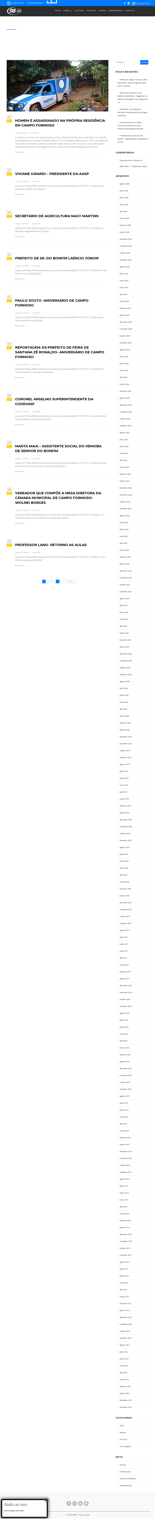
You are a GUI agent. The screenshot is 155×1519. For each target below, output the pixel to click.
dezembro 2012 (126, 1317)
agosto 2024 (125, 349)
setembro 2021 (126, 591)
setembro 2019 (126, 757)
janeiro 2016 (124, 1061)
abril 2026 (123, 211)
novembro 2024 (126, 329)
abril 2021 (123, 626)
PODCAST (25, 181)
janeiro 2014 (124, 1227)
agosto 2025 (125, 267)
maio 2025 (124, 287)
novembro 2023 (126, 412)
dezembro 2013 (126, 1234)
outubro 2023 (125, 419)
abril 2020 (123, 709)
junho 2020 (124, 695)
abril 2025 (123, 294)
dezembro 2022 (126, 488)
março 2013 (124, 1296)
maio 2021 (124, 619)
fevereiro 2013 (125, 1303)
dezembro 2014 (126, 1151)
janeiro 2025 (124, 315)
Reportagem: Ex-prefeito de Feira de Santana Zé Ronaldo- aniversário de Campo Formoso (59, 352)
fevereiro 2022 (125, 557)
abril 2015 (123, 1124)
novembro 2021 (126, 578)
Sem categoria (125, 1446)
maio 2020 (124, 702)
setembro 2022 (126, 508)
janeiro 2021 (124, 647)
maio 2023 (124, 453)
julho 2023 (124, 439)
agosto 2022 (125, 515)
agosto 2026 (125, 184)
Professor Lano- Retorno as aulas (51, 545)
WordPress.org (125, 1485)
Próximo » (71, 581)
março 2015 (124, 1131)
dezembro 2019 (126, 737)
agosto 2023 (125, 432)
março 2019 (124, 799)
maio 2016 (124, 1034)
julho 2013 (124, 1269)
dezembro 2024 (126, 322)
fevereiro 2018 (125, 889)
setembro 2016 (126, 1006)
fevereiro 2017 (125, 972)
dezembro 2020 (126, 654)
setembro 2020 (126, 674)
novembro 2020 (126, 661)
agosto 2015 (125, 1096)
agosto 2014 (125, 1179)
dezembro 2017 (126, 902)
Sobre (66, 10)
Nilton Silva (124, 166)
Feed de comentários (128, 1478)
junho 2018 (124, 861)
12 (63, 581)
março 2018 (124, 882)
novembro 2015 (126, 1075)
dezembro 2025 (126, 239)
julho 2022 (124, 522)
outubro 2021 (125, 584)
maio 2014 (124, 1200)
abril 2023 (123, 460)
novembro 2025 (126, 246)
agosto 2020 (125, 681)
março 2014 (124, 1213)
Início (58, 10)
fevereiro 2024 (125, 391)
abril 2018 (123, 875)
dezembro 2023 (126, 405)
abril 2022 (123, 543)
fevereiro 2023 (125, 474)
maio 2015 (124, 1117)
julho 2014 (124, 1186)
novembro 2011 (126, 1407)
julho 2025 (124, 273)
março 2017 (124, 965)
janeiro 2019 (124, 813)
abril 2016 (123, 1041)
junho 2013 (124, 1276)
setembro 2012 (126, 1338)
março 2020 (124, 716)
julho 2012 (124, 1352)
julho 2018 (124, 854)
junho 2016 (124, 1027)
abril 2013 (123, 1289)
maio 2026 (124, 204)
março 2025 (124, 301)
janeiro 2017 (124, 978)
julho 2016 (124, 1020)
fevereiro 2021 (125, 640)
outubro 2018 (125, 833)
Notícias (79, 10)
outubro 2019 (125, 750)
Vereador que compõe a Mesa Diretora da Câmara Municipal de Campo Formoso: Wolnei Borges (58, 498)
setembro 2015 (126, 1089)
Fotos (122, 1425)
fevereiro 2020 (125, 723)
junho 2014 (124, 1193)
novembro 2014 (126, 1158)
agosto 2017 (125, 930)
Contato (129, 10)
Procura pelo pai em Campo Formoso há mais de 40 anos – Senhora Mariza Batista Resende (130, 125)
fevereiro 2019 (125, 806)
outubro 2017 (125, 916)
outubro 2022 (125, 502)
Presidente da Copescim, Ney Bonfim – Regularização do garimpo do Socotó (132, 138)
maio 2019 (124, 785)
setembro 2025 (126, 260)
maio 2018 (124, 868)
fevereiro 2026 (125, 225)
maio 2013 (124, 1283)
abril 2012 (123, 1372)
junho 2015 (124, 1110)
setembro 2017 (126, 923)
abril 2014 (123, 1207)
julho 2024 (124, 356)
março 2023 (124, 467)
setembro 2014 (126, 1172)
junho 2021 (124, 612)
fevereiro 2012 (125, 1386)
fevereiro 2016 (125, 1054)
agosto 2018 (125, 847)
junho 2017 (124, 944)
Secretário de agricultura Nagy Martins (57, 216)
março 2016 (124, 1048)
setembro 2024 (126, 343)
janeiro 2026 (124, 232)
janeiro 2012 (124, 1393)
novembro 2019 (126, 743)
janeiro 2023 (124, 481)
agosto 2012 (125, 1345)
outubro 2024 (125, 336)
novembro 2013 (126, 1241)
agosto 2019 (125, 764)
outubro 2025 (125, 253)
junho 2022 (124, 529)
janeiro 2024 (124, 398)
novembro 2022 (126, 495)
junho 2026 (124, 197)
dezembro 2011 (126, 1400)
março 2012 (124, 1379)
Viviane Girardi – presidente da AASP (52, 174)
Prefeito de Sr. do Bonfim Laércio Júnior (57, 258)
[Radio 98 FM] (14, 8)
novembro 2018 (126, 826)
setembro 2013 (126, 1255)
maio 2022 (124, 536)
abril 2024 (123, 377)
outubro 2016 (125, 999)
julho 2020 (124, 688)
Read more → (20, 152)
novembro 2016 (126, 992)
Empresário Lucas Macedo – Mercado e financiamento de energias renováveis (132, 112)
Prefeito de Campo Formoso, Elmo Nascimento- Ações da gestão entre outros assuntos (132, 82)
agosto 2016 (125, 1013)
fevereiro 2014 (125, 1220)
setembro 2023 (126, 426)
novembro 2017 (126, 909)
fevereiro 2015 (125, 1137)
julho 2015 (124, 1103)
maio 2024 (124, 370)
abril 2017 (123, 958)
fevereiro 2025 (125, 308)
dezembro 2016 (126, 985)
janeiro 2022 (124, 564)
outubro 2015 (125, 1082)
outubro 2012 (125, 1331)
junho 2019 (124, 778)
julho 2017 (124, 937)
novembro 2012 (126, 1324)
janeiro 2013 (124, 1310)
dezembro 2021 (126, 571)
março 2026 (124, 218)
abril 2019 (123, 792)
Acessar (123, 1465)
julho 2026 (124, 191)
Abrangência (115, 10)
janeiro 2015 (124, 1144)
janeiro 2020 (124, 730)
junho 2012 (124, 1359)
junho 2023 (124, 446)
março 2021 (124, 633)
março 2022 (124, 550)
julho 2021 (124, 605)
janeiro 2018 (124, 896)
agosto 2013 (125, 1262)
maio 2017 (124, 951)
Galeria (102, 10)
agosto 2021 (125, 598)
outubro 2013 (125, 1248)
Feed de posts (125, 1471)
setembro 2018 (126, 840)
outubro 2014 (125, 1165)
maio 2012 (124, 1366)
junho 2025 (124, 280)
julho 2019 (124, 771)
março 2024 (124, 384)
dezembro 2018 (126, 819)
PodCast (91, 10)
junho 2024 (124, 363)
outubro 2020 (125, 667)
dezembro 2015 (126, 1068)
